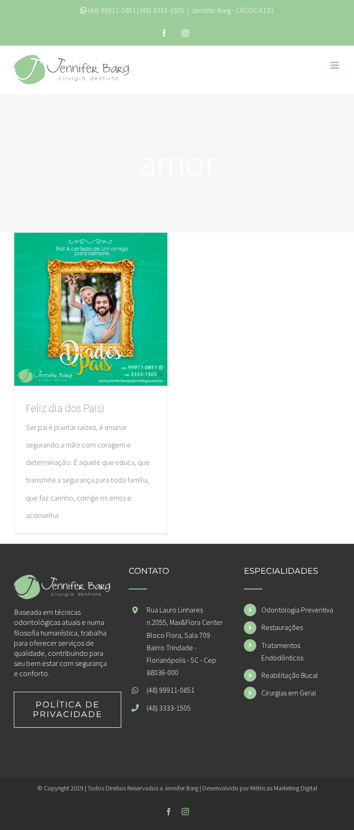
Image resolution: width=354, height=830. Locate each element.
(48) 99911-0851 (112, 10)
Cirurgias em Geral (288, 692)
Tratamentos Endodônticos (282, 651)
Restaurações (282, 627)
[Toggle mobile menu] (335, 65)
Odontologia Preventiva (297, 609)
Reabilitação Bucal (289, 675)
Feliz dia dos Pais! (65, 408)
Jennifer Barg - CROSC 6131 (232, 10)
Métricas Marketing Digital (283, 788)
